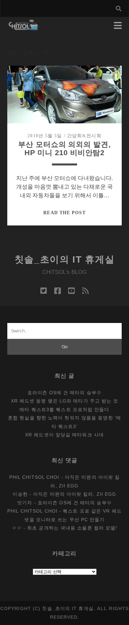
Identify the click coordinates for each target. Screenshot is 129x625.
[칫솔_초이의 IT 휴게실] (24, 27)
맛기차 (24, 502)
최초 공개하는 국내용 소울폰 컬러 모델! (72, 528)
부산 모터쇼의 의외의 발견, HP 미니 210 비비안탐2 (64, 148)
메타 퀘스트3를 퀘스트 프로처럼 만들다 (64, 409)
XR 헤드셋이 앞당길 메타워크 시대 (64, 434)
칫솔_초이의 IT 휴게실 (65, 259)
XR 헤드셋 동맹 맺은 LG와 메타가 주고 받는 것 (64, 401)
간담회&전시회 (84, 135)
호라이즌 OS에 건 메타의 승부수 (64, 392)
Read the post (64, 212)
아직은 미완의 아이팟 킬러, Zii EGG (74, 494)
